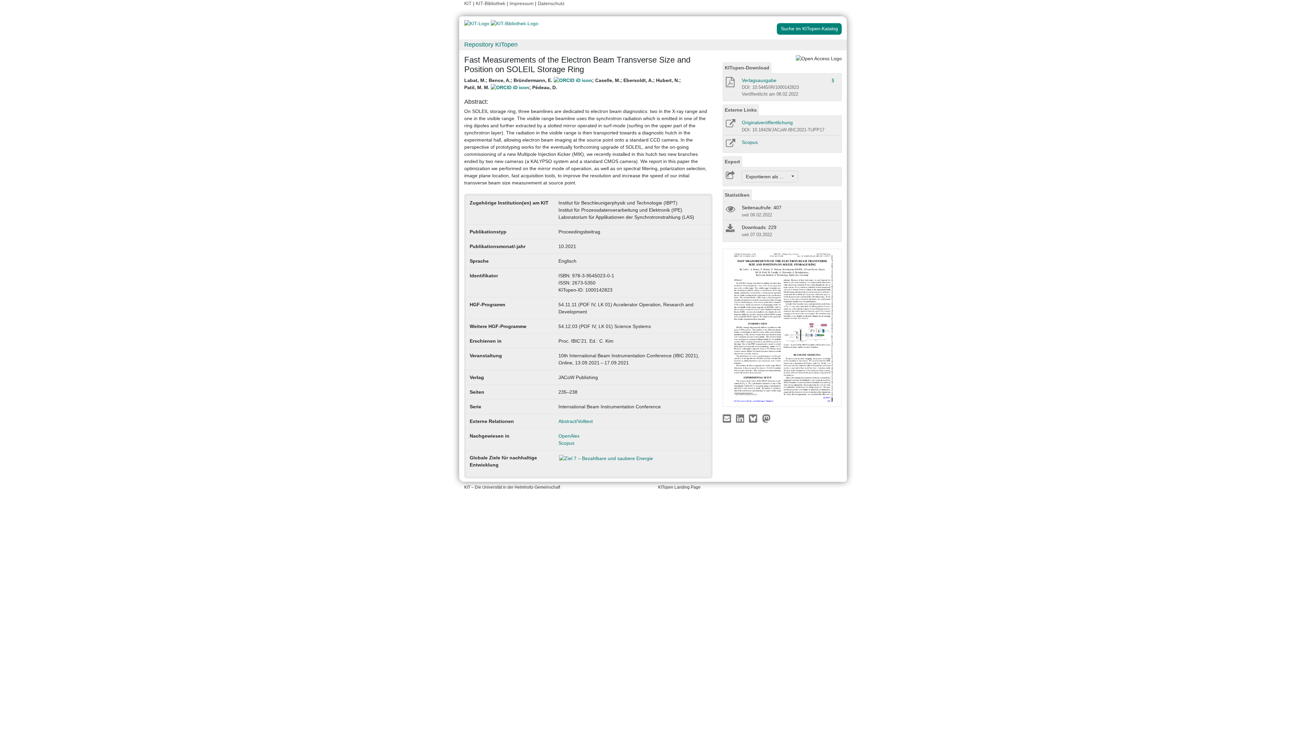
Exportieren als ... (768, 176)
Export (732, 161)
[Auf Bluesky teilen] (755, 418)
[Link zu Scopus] (730, 145)
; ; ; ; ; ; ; (572, 84)
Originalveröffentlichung (767, 122)
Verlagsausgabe (759, 80)
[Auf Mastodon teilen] (766, 418)
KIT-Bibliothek (491, 3)
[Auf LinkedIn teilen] (741, 418)
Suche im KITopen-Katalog (809, 28)
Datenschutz (551, 3)
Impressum (521, 3)
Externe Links (741, 110)
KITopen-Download (747, 67)
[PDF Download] (730, 84)
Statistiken (737, 195)
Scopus (566, 443)
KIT (468, 3)
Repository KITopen (491, 44)
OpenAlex (569, 436)
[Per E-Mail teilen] (728, 418)
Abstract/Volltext (575, 421)
